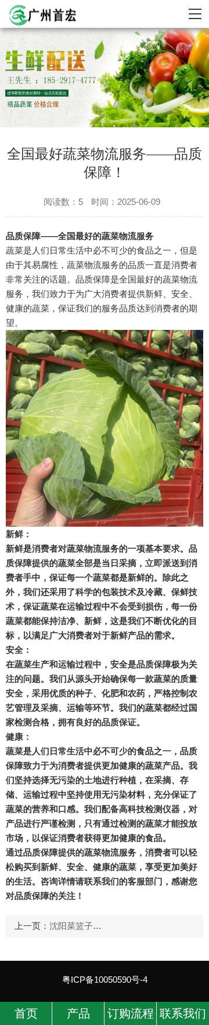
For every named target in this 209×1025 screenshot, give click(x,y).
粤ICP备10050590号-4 (104, 979)
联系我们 (183, 1013)
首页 (26, 1013)
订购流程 (130, 1013)
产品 (78, 1013)
